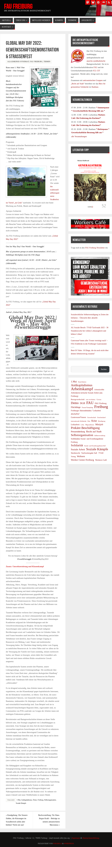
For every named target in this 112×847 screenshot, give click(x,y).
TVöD (100, 453)
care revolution (90, 399)
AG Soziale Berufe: (79, 328)
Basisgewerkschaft (78, 399)
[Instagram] (98, 2)
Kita (89, 421)
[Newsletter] (103, 2)
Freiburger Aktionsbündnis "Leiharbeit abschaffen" (86, 412)
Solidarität (77, 445)
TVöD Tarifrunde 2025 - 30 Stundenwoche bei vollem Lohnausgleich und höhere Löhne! (89, 331)
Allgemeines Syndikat (18, 62)
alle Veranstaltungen (79, 136)
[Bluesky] (93, 2)
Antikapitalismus (26, 800)
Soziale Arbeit (78, 449)
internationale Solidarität (78, 421)
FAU (96, 67)
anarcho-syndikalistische (96, 61)
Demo (35, 800)
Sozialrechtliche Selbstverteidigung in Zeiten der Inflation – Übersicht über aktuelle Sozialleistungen (90, 318)
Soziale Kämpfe (21, 803)
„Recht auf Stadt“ (78, 84)
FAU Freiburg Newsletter (95, 248)
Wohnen (81, 456)
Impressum (76, 838)
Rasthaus (95, 87)
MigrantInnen (89, 424)
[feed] (109, 2)
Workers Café (101, 460)
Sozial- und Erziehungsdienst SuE (95, 446)
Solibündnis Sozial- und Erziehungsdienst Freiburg (87, 440)
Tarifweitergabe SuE (89, 453)
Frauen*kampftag (87, 407)
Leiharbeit (75, 424)
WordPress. (69, 844)
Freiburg (40, 800)
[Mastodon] (87, 2)
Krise (94, 420)
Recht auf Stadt (93, 431)
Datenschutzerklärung (90, 838)
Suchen (73, 364)
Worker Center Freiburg (82, 460)
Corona (99, 399)
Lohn (82, 424)
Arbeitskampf (82, 389)
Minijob (99, 424)
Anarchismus (82, 382)
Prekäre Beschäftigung (85, 428)
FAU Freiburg (18, 6)
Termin (47, 62)
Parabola (57, 844)
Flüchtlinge (76, 407)
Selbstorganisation (50, 800)
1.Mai (18, 800)
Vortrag (73, 457)
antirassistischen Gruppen (93, 80)
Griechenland (101, 417)
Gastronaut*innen (78, 417)
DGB (82, 403)
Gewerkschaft (91, 417)
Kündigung (101, 421)
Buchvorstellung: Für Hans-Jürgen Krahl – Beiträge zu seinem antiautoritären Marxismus (49, 820)
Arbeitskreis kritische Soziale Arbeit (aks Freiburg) (86, 394)
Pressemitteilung (78, 431)
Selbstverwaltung (99, 435)
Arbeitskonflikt (99, 390)
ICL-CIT (96, 71)
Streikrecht (75, 453)
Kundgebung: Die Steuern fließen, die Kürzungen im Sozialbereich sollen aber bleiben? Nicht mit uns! (16, 820)
